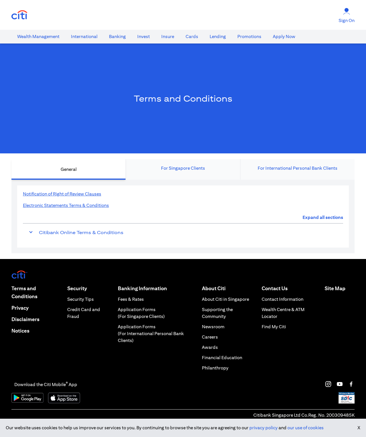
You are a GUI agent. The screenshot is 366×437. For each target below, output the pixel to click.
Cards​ (192, 36)
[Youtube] (339, 384)
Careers (210, 337)
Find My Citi (274, 326)
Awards (210, 347)
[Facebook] (351, 384)
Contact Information (282, 299)
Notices (20, 331)
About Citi (214, 288)
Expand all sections (323, 217)
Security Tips (80, 299)
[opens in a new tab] (19, 15)
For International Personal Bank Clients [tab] (297, 168)
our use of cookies (305, 427)
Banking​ (117, 36)
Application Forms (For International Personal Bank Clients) (151, 333)
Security (77, 288)
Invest (143, 36)
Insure (167, 36)
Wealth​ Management (38, 36)
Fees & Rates (131, 299)
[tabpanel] (183, 216)
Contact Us (275, 288)
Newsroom (213, 326)
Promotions (249, 36)
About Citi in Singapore (225, 299)
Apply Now (284, 36)
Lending (218, 36)
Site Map (335, 288)
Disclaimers (25, 319)
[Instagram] (328, 384)
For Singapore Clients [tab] (183, 168)
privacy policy (263, 427)
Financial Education (222, 357)
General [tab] (69, 169)
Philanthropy (215, 368)
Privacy (20, 308)
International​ (84, 36)
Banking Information (142, 288)
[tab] (38, 36)
